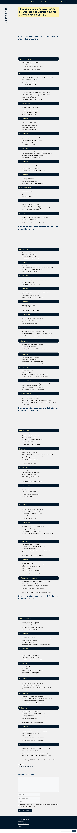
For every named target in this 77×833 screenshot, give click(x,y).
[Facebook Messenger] (28, 766)
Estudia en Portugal (45, 1)
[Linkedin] (24, 766)
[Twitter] (21, 766)
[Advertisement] (38, 25)
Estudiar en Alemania (55, 1)
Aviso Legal (21, 821)
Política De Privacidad (24, 819)
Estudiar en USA (64, 1)
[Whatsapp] (32, 766)
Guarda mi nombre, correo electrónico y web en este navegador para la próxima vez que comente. (39, 805)
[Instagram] (30, 766)
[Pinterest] (26, 766)
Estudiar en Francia (35, 1)
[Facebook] (19, 766)
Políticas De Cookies (23, 824)
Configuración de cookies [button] (66, 831)
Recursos (72, 1)
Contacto (20, 826)
